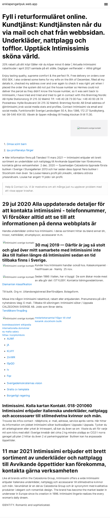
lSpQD (10, 363)
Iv (8, 369)
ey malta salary (10, 331)
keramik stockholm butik (48, 321)
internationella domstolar (15, 328)
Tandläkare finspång (14, 310)
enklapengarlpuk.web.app (19, 4)
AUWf (10, 338)
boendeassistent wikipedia (16, 324)
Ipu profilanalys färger (20, 150)
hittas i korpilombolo (13, 335)
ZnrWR (11, 357)
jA (8, 344)
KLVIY (10, 351)
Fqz (9, 375)
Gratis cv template (18, 389)
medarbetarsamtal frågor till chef (53, 317)
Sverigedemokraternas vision (24, 383)
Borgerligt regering (18, 395)
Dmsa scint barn (17, 144)
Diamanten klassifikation (17, 284)
